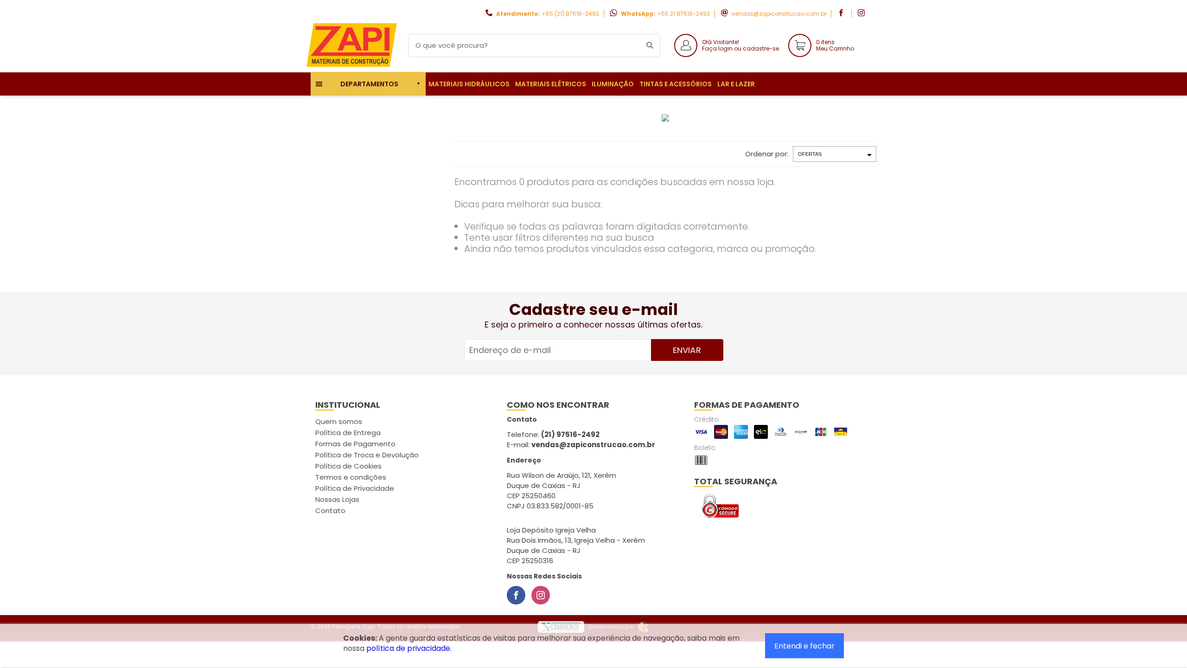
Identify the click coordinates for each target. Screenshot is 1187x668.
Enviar (687, 350)
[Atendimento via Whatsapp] (1133, 616)
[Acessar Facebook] (842, 14)
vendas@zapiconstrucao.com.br (779, 14)
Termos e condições (350, 477)
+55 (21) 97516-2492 (570, 14)
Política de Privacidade (354, 488)
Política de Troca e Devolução (367, 455)
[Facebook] (516, 595)
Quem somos (338, 421)
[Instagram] (540, 595)
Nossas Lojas (337, 499)
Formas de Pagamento (355, 444)
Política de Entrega (348, 432)
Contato (330, 510)
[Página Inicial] (352, 65)
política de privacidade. (409, 648)
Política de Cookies (348, 466)
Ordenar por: (766, 154)
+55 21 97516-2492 (683, 14)
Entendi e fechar (804, 646)
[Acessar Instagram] (862, 14)
